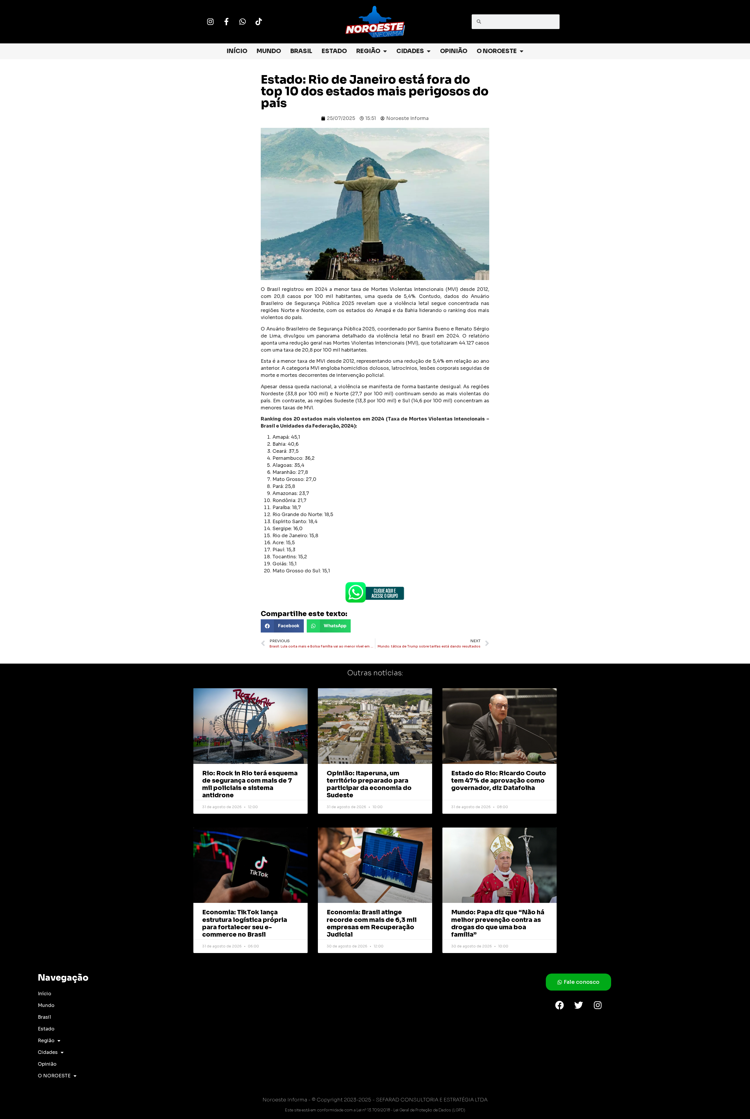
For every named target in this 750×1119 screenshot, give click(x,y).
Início (236, 51)
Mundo (269, 51)
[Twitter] (578, 1005)
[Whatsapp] (242, 21)
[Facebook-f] (226, 21)
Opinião (453, 51)
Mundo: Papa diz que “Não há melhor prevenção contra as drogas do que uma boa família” (497, 923)
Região (368, 51)
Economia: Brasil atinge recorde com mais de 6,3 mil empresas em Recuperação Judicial (372, 923)
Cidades (410, 51)
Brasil (301, 51)
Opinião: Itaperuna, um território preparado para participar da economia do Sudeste (369, 784)
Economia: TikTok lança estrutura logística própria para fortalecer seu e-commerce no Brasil (244, 923)
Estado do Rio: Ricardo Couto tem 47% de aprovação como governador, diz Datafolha (498, 780)
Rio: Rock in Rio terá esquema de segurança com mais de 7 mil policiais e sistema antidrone (250, 784)
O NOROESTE (497, 51)
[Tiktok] (258, 21)
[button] (282, 626)
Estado (334, 51)
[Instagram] (210, 21)
